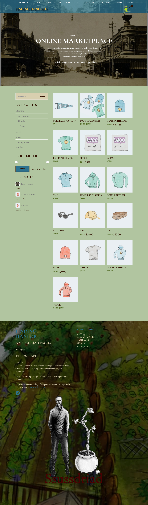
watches (19, 147)
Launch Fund (123, 2)
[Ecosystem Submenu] (111, 2)
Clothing (19, 110)
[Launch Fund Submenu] (132, 2)
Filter (22, 169)
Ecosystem (104, 2)
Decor (18, 131)
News (37, 2)
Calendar (49, 2)
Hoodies (22, 121)
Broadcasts (66, 2)
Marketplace (23, 2)
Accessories (23, 116)
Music (18, 136)
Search (42, 96)
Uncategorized (22, 142)
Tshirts (21, 126)
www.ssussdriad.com (36, 387)
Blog (79, 2)
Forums (90, 2)
